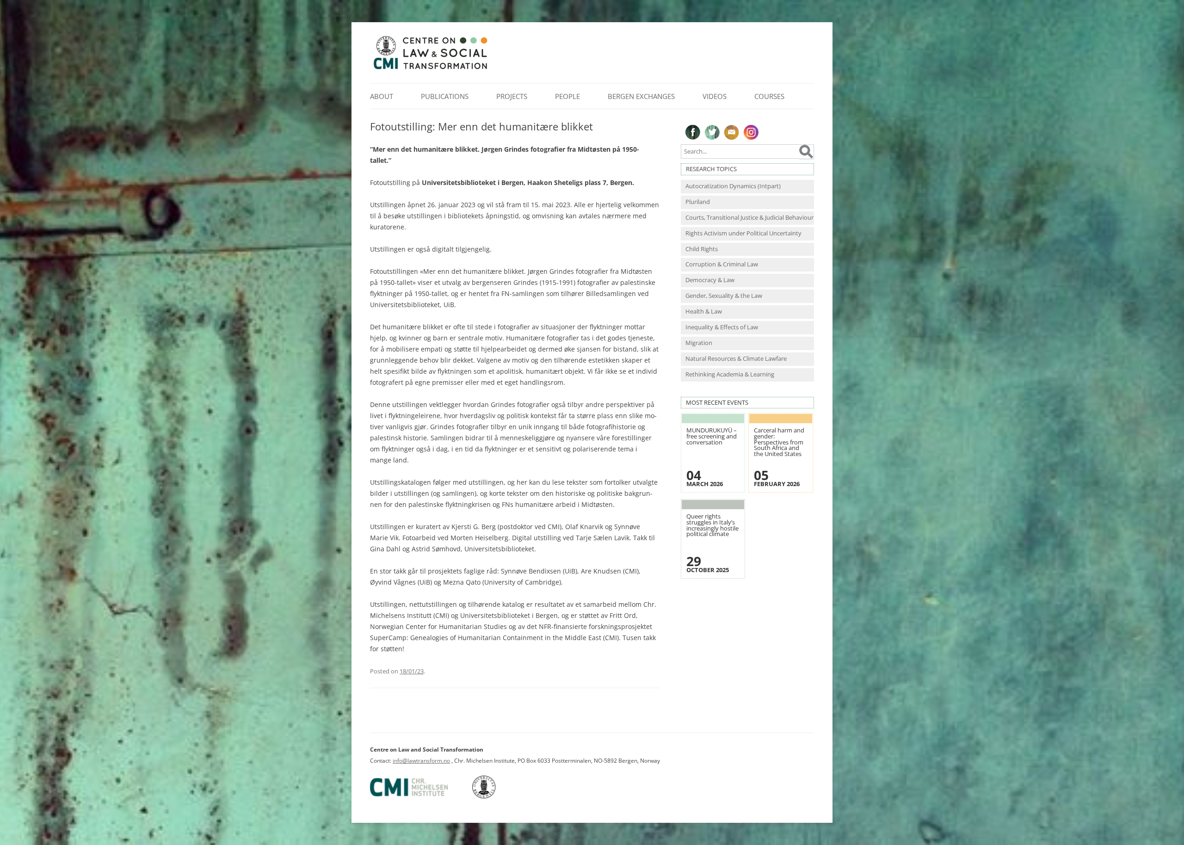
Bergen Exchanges (641, 96)
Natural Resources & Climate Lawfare (736, 359)
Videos (715, 96)
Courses (769, 96)
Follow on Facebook (692, 132)
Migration (698, 343)
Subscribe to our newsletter (731, 132)
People (567, 96)
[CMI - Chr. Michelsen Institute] (420, 797)
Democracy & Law (709, 280)
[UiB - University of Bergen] (495, 797)
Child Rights (701, 249)
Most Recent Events (717, 403)
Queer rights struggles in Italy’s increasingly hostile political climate (712, 525)
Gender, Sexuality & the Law (723, 296)
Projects (511, 96)
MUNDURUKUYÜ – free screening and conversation (711, 436)
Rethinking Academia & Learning (729, 374)
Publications (445, 96)
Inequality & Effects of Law (721, 327)
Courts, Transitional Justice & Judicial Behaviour (749, 218)
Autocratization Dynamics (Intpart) (733, 186)
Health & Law (703, 311)
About (381, 96)
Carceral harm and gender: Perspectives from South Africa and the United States (779, 441)
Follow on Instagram (751, 132)
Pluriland (697, 202)
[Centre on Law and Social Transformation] (430, 68)
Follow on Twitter (712, 132)
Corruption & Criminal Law (721, 264)
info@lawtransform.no (421, 761)
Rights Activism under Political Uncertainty (743, 233)
